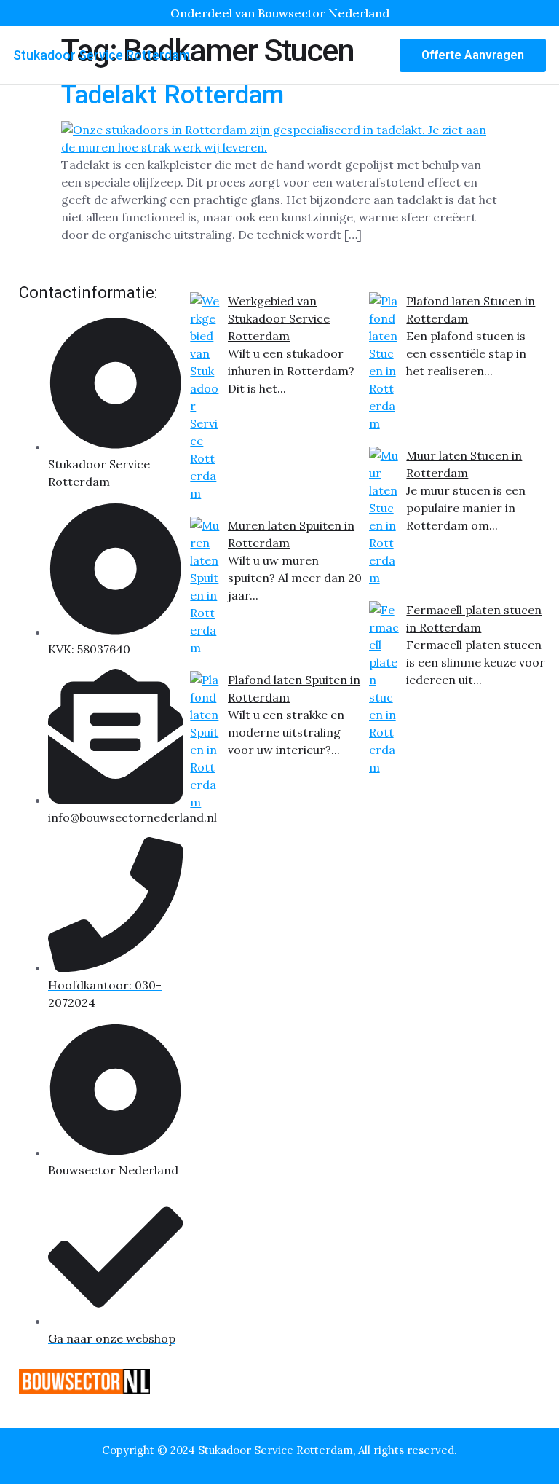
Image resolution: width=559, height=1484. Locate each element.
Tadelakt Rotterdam (172, 95)
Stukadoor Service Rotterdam (101, 55)
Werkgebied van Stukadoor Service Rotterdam (279, 318)
